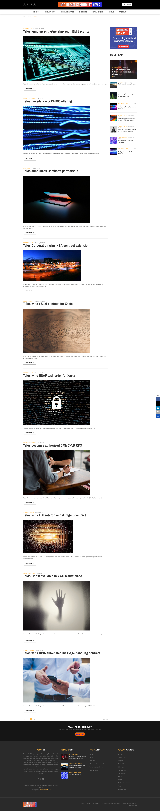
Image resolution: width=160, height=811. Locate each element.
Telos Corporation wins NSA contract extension (56, 245)
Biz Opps (36, 12)
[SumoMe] (158, 416)
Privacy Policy (94, 770)
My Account (127, 5)
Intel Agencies (97, 12)
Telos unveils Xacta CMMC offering (47, 101)
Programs (123, 12)
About (91, 758)
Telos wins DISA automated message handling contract (61, 653)
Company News (50, 12)
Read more (29, 88)
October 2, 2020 (41, 573)
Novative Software (45, 790)
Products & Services (29, 99)
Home (24, 16)
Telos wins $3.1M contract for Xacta (48, 303)
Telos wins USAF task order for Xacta (49, 375)
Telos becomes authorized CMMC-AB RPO (52, 445)
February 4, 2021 (39, 512)
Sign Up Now (80, 734)
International (121, 773)
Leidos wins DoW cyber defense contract (127, 108)
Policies (120, 780)
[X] (158, 403)
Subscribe (92, 761)
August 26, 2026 (127, 67)
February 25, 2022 (40, 243)
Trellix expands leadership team (127, 84)
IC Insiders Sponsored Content (98, 764)
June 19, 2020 (39, 650)
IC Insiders (83, 12)
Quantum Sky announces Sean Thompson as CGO (126, 96)
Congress (120, 761)
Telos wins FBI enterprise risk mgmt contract (54, 515)
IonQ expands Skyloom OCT (76, 774)
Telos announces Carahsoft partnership (50, 171)
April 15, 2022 (36, 168)
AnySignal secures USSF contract (125, 153)
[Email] (158, 412)
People (111, 12)
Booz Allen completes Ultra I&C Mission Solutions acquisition (126, 119)
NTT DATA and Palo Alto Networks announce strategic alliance (123, 71)
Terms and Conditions (96, 767)
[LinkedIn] (158, 408)
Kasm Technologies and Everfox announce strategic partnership (127, 130)
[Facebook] (158, 399)
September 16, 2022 (38, 29)
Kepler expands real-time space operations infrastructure (77, 766)
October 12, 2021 (39, 373)
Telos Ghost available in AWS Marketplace (52, 576)
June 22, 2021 (40, 443)
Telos (29, 16)
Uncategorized (122, 789)
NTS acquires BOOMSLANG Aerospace (126, 141)
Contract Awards (67, 12)
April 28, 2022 (40, 99)
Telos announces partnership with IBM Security (56, 31)
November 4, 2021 (40, 301)
